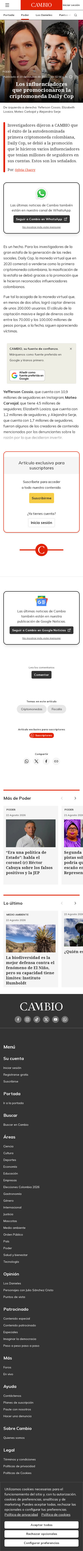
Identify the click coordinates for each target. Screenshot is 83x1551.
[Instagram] (27, 1019)
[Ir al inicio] (41, 5)
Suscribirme (42, 498)
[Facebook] (18, 1019)
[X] (46, 1019)
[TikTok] (36, 1019)
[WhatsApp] (65, 1019)
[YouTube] (55, 1019)
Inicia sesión (41, 522)
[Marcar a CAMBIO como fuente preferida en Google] (41, 375)
